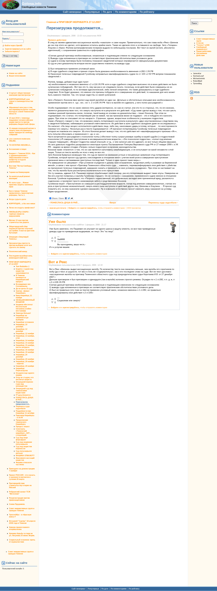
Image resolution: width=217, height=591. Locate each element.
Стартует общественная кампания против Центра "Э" (21, 94)
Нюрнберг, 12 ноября (25, 334)
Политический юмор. (18, 251)
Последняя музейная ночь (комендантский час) (20, 257)
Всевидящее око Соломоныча (23, 285)
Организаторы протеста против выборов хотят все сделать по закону (20, 245)
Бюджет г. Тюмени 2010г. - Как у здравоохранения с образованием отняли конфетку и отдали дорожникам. (22, 157)
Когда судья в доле (17, 199)
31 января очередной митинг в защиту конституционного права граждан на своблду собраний (22, 131)
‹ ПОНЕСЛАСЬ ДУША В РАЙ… (64, 203)
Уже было (57, 222)
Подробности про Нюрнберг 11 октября (25, 412)
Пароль (6, 39)
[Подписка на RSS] (191, 99)
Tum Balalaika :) (22, 266)
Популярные (92, 12)
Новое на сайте (15, 73)
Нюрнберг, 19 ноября (25, 352)
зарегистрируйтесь (88, 208)
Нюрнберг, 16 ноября (25, 350)
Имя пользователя (11, 32)
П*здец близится (23, 395)
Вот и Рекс (58, 262)
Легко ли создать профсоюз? (22, 208)
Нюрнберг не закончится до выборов (22, 318)
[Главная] (10, 8)
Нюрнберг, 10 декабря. (21, 326)
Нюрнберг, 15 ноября (25, 343)
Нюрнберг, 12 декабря (21, 330)
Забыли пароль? (12, 51)
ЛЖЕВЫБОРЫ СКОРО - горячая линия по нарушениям (19, 214)
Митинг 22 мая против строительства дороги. (19, 221)
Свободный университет (201, 48)
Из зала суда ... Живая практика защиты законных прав (21, 185)
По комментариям (126, 12)
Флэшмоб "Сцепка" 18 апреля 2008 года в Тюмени (22, 522)
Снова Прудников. (17, 504)
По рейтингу (147, 12)
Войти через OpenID (13, 46)
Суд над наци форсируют (22, 439)
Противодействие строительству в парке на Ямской (20, 485)
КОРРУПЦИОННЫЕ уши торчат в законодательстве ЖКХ (21, 101)
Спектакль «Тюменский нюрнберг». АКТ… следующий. (23, 432)
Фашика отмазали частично (24, 463)
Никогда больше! (23, 313)
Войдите (72, 208)
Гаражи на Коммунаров (19, 172)
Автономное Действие (201, 54)
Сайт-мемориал (72, 12)
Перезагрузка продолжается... (23, 403)
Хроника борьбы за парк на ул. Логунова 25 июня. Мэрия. (22, 534)
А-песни (199, 43)
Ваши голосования (17, 76)
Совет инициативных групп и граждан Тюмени (21, 509)
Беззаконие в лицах (17, 149)
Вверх (112, 203)
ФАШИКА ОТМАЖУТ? (25, 456)
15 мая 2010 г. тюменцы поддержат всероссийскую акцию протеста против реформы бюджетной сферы (22, 121)
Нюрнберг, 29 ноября (25, 366)
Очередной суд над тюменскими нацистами (24, 391)
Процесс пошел (23, 427)
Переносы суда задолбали (23, 407)
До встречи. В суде (24, 289)
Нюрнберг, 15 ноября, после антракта (25, 346)
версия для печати (58, 208)
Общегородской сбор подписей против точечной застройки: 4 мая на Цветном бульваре (21, 229)
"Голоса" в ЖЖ (202, 45)
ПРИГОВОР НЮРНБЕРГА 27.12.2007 (80, 22)
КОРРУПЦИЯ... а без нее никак (22, 204)
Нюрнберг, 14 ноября (25, 340)
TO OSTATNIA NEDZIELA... (20, 145)
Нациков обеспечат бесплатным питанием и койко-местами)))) (24, 308)
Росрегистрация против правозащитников (19, 499)
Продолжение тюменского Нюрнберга (22, 422)
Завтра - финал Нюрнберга (22, 292)
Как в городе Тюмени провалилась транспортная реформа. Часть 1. (21, 193)
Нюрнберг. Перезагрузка (22, 369)
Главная (51, 22)
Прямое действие (57, 40)
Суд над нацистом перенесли (24, 448)
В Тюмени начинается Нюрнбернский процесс (22, 278)
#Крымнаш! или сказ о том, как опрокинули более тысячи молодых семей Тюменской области (22, 110)
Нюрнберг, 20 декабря (21, 356)
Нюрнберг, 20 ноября (25, 359)
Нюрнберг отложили (25, 322)
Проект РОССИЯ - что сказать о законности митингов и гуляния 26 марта (22, 477)
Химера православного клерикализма (19, 528)
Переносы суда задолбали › (163, 203)
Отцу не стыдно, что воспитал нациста (25, 378)
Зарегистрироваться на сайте (18, 49)
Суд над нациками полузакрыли (24, 443)
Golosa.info (31, 4)
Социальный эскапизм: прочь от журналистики (22, 541)
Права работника (203, 51)
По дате (107, 12)
